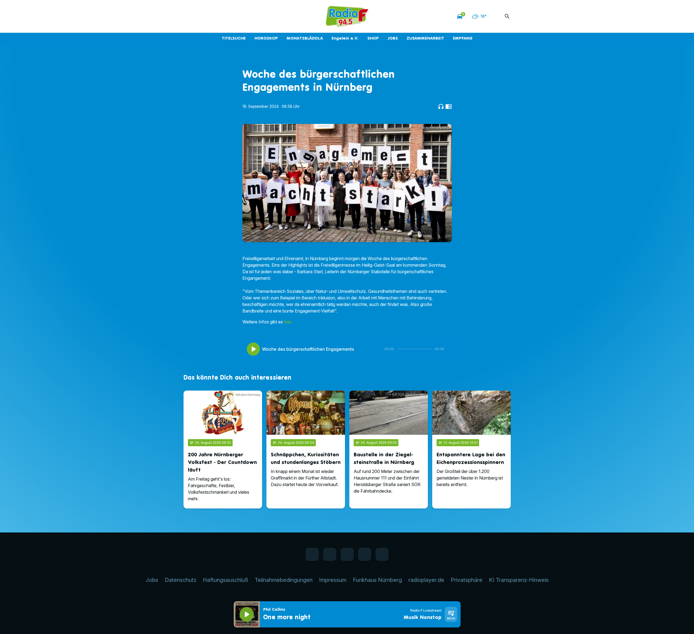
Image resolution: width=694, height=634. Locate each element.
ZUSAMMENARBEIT (425, 38)
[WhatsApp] (199, 16)
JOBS (392, 38)
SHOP (373, 38)
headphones (441, 106)
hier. (288, 322)
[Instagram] (210, 16)
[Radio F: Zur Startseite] (347, 16)
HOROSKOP (266, 38)
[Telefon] (221, 16)
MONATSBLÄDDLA (305, 38)
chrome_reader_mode (448, 106)
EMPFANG (463, 38)
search (507, 16)
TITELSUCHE (234, 38)
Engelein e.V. (345, 38)
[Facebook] (189, 16)
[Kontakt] (232, 16)
